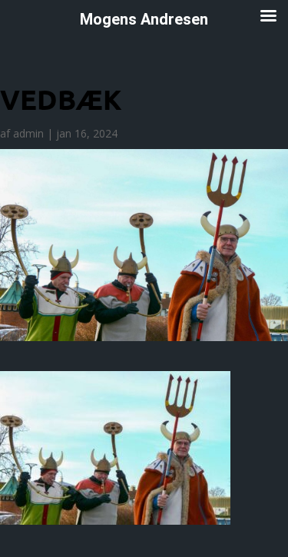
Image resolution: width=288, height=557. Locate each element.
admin (28, 133)
